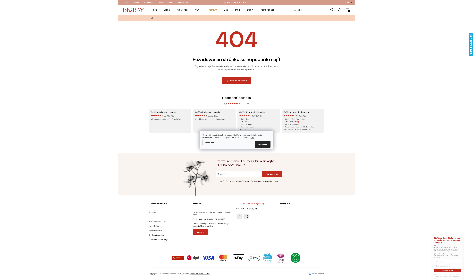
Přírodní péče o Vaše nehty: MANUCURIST (209, 219)
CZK (347, 2)
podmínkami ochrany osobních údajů (262, 181)
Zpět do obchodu (238, 81)
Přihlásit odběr (447, 270)
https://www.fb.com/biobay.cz (239, 216)
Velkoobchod (149, 2)
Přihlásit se (272, 174)
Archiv (200, 232)
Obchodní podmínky (157, 235)
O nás (125, 2)
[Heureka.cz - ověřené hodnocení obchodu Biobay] (267, 257)
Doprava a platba (183, 2)
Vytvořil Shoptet (318, 273)
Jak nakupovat (154, 217)
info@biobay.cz (248, 208)
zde (252, 137)
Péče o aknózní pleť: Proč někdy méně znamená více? (211, 213)
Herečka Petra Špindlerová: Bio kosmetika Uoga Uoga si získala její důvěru (211, 224)
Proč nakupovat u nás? (157, 221)
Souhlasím (262, 144)
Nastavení (209, 142)
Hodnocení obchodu (236, 97)
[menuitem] (154, 10)
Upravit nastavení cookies (200, 273)
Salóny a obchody (166, 2)
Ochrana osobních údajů (158, 239)
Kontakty (136, 2)
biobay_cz (246, 216)
